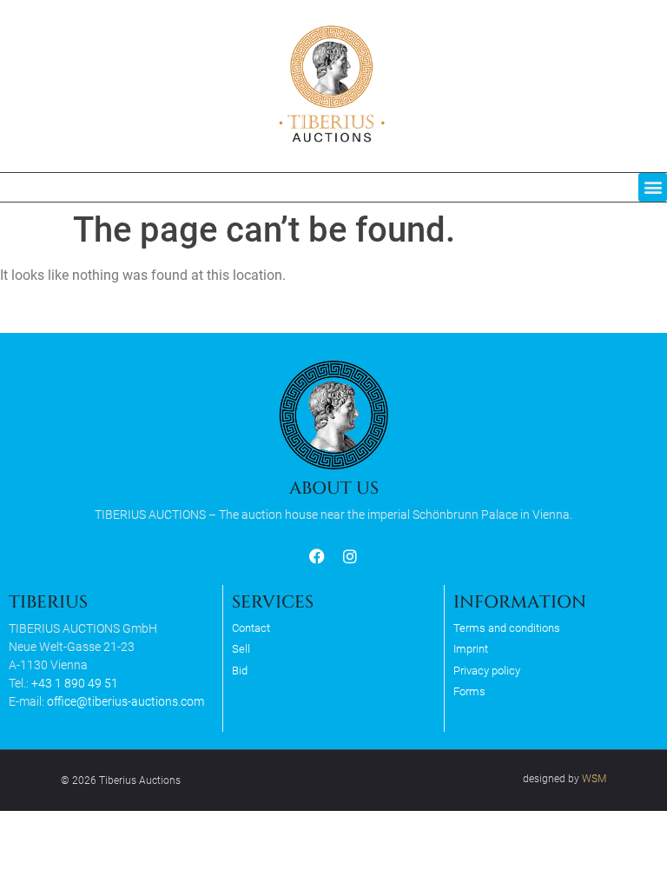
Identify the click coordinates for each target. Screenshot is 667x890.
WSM (594, 779)
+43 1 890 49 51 (74, 683)
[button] (652, 187)
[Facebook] (317, 557)
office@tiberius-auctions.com (125, 701)
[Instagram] (349, 557)
